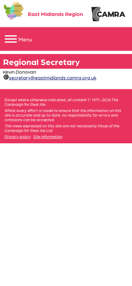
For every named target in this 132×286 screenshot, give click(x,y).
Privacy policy (18, 136)
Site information (47, 136)
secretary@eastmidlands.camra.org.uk (52, 77)
